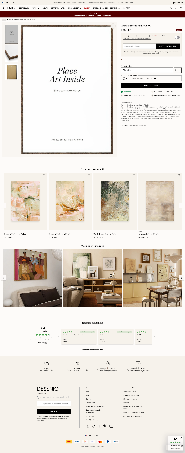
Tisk (87, 392)
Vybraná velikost (127, 66)
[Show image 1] (11, 34)
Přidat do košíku (151, 86)
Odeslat (54, 411)
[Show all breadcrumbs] (4, 20)
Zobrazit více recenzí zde (92, 350)
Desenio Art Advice (130, 388)
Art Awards (90, 416)
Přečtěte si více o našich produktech (134, 125)
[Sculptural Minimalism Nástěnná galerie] (92, 278)
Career (88, 399)
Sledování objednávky (131, 395)
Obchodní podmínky (130, 399)
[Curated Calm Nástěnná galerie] (152, 278)
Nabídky (87, 8)
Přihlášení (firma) (92, 420)
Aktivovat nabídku (167, 46)
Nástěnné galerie (100, 8)
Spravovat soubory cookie (132, 416)
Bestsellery (24, 8)
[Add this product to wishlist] (113, 26)
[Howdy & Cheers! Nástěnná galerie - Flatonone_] (32, 278)
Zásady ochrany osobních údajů (140, 52)
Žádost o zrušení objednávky (133, 412)
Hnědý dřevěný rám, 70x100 (25, 19)
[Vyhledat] (171, 8)
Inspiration (115, 8)
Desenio (99, 447)
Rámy (11, 19)
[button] (178, 70)
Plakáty (45, 8)
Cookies (126, 403)
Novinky (35, 8)
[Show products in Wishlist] (176, 8)
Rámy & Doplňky (74, 8)
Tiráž (88, 395)
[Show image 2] (11, 53)
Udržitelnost (90, 403)
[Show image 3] (11, 72)
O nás (88, 388)
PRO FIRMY (126, 8)
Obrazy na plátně (58, 8)
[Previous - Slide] (3, 205)
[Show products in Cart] (181, 8)
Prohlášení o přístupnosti (95, 406)
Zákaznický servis (129, 392)
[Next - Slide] (181, 205)
